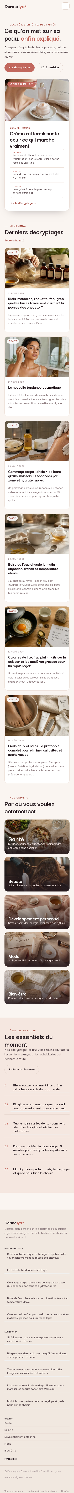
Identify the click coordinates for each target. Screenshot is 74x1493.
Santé (8, 1423)
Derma (14, 6)
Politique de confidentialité (42, 1491)
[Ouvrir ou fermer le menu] (66, 6)
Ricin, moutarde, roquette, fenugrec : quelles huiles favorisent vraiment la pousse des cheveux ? (36, 1256)
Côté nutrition (50, 67)
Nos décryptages (19, 67)
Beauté (8, 1430)
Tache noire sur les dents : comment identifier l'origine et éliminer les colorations (39, 1127)
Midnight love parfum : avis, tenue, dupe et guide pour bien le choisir (41, 1170)
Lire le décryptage (21, 203)
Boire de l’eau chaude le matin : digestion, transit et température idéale (37, 1300)
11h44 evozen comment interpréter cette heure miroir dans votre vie (37, 1086)
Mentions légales (13, 1491)
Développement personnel (20, 1436)
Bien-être (10, 1450)
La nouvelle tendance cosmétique (27, 1270)
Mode (7, 1443)
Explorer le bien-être (22, 1069)
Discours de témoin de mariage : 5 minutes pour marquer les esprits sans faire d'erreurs (40, 1149)
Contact (65, 1491)
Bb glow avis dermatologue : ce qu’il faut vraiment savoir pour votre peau (39, 1105)
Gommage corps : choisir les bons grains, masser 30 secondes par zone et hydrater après (36, 1284)
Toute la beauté (14, 240)
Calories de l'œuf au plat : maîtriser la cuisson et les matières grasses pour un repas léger (38, 1316)
